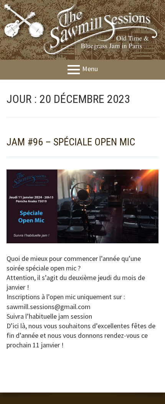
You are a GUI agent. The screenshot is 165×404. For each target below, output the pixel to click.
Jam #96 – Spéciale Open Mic (71, 142)
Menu (90, 69)
